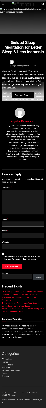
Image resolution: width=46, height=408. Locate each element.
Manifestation (7, 364)
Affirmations (7, 359)
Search (5, 273)
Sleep (4, 373)
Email (5, 230)
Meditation (6, 367)
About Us (5, 392)
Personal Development (11, 370)
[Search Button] (43, 4)
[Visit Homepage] (23, 4)
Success (5, 376)
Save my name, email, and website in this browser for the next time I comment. (22, 257)
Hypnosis (5, 362)
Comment (7, 187)
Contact (15, 392)
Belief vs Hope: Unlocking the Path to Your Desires (22, 291)
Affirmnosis (11, 400)
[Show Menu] (3, 4)
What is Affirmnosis (9, 395)
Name (5, 219)
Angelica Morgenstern (20, 65)
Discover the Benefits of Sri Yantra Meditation (20, 294)
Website (5, 242)
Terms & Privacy (28, 392)
